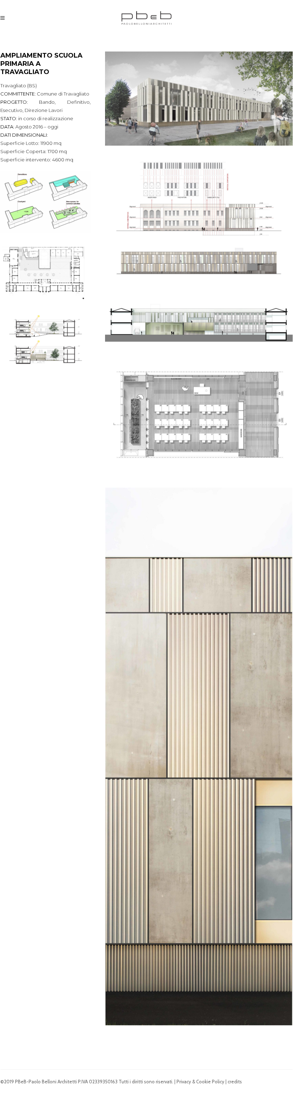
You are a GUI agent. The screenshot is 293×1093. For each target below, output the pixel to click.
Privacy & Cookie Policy (200, 1081)
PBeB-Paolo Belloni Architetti (46, 1081)
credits (235, 1081)
